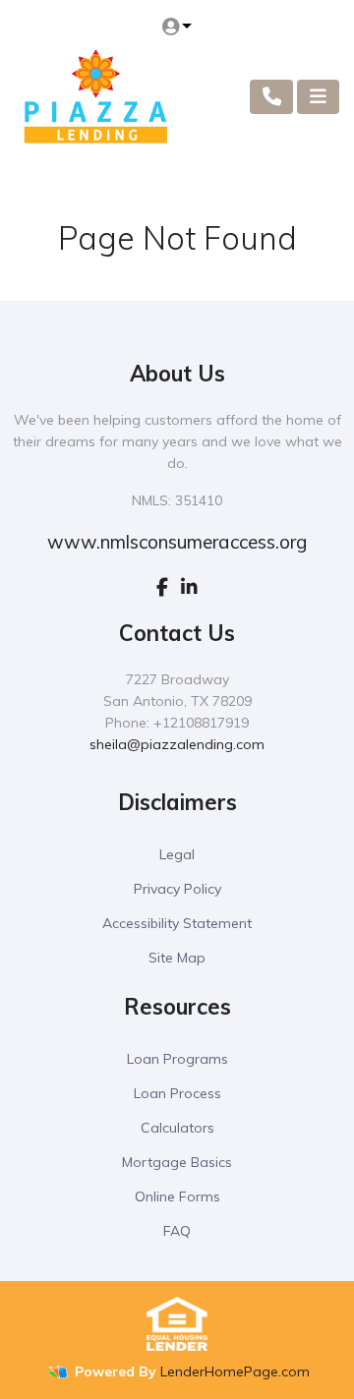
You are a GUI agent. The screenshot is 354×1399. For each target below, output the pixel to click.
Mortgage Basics (177, 1162)
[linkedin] (189, 587)
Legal (177, 854)
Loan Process (177, 1093)
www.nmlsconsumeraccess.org (177, 542)
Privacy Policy (177, 889)
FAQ (177, 1231)
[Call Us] (272, 97)
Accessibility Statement (177, 923)
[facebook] (162, 587)
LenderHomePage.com (235, 1371)
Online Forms (177, 1196)
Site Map (177, 957)
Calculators (177, 1128)
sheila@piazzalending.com (177, 744)
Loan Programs (177, 1059)
